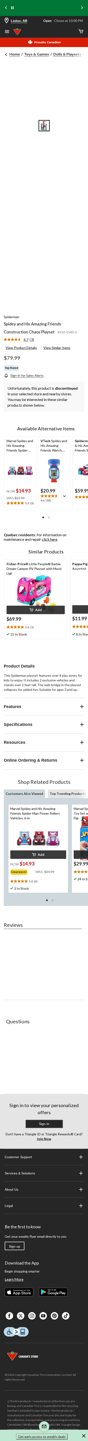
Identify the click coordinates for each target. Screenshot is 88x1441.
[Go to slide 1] (44, 125)
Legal (9, 1206)
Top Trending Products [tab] (68, 794)
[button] (43, 517)
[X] (20, 1316)
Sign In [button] (44, 1124)
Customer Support (18, 1157)
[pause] (12, 8)
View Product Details (21, 348)
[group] (22, 871)
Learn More (14, 1279)
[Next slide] (82, 8)
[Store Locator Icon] (6, 21)
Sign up (14, 1246)
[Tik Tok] (65, 1316)
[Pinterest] (54, 1316)
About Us (11, 1189)
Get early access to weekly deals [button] (42, 1436)
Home (14, 54)
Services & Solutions (20, 1173)
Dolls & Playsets (67, 54)
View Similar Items (56, 348)
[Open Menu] (7, 32)
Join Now (44, 1139)
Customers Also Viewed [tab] (24, 794)
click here (49, 539)
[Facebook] (9, 1316)
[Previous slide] (6, 8)
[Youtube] (43, 1316)
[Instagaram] (32, 1316)
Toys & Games (36, 54)
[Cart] (81, 31)
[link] (21, 340)
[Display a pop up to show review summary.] (65, 497)
